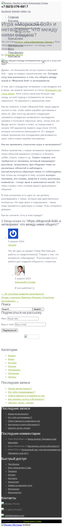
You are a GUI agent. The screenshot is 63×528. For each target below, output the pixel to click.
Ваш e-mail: (8, 324)
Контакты (12, 478)
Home (19, 41)
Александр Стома (25, 282)
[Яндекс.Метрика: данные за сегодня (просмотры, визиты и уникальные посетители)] (11, 525)
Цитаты (12, 377)
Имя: (4, 318)
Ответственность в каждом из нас (26, 395)
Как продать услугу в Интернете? (26, 399)
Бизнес (12, 355)
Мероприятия (14, 492)
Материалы (13, 489)
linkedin (16, 11)
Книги (11, 359)
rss (29, 11)
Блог (11, 49)
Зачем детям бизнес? (20, 388)
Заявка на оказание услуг (20, 485)
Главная (13, 17)
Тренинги (12, 471)
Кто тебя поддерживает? (21, 392)
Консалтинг (15, 38)
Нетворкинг (14, 369)
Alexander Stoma (14, 54)
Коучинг (13, 20)
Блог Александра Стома (39, 41)
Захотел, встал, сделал (21, 402)
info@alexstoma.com (14, 516)
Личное (12, 366)
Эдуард (12, 245)
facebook (6, 11)
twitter (23, 11)
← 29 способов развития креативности (22, 294)
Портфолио (15, 52)
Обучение (13, 373)
